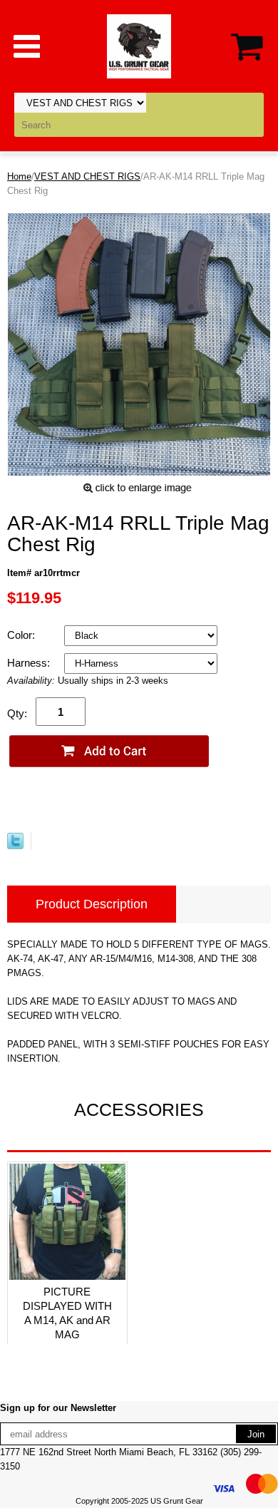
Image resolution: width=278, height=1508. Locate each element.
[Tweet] (15, 846)
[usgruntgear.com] (139, 45)
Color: (22, 635)
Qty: (17, 713)
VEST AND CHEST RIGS (87, 176)
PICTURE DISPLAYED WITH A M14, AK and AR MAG (67, 1313)
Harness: (30, 663)
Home (19, 176)
